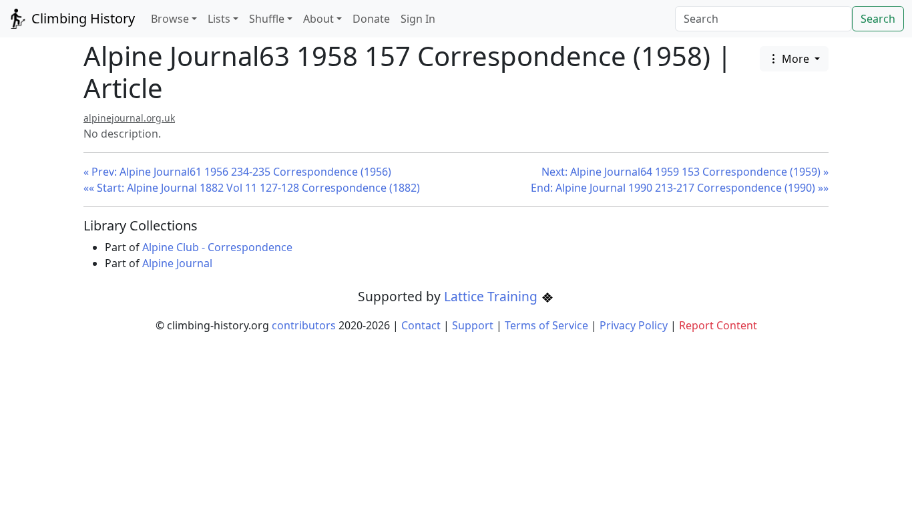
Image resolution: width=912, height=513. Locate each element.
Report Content (718, 325)
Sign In (418, 18)
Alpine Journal (177, 263)
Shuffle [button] (266, 18)
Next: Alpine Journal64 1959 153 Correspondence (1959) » (685, 171)
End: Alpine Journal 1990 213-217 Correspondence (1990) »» (680, 187)
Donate (371, 18)
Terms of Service (546, 325)
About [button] (318, 18)
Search (878, 18)
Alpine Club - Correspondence (217, 247)
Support (472, 325)
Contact (421, 325)
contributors (304, 325)
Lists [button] (219, 18)
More (795, 58)
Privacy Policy (634, 325)
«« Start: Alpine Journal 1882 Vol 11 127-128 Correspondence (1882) (251, 187)
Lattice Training (492, 296)
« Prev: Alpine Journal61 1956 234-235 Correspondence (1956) (237, 171)
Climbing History (81, 18)
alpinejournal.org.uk (129, 118)
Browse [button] (170, 18)
